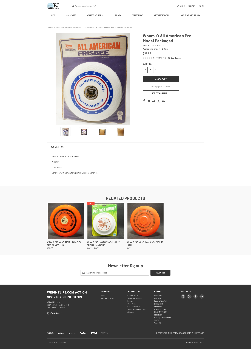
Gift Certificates (161, 15)
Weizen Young (198, 342)
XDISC (156, 320)
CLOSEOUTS (71, 15)
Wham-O (158, 296)
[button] (173, 58)
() (202, 6)
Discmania (158, 304)
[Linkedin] (163, 101)
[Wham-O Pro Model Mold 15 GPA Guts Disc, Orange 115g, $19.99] (66, 221)
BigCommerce (61, 342)
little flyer (158, 315)
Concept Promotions (162, 318)
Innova (118, 15)
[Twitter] (158, 101)
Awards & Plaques (95, 15)
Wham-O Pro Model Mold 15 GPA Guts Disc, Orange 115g (64, 243)
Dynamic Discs (160, 309)
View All (157, 323)
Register (191, 6)
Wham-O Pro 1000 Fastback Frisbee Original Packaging (103, 243)
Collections (137, 15)
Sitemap (131, 312)
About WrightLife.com (190, 15)
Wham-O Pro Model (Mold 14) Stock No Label (145, 243)
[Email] (149, 101)
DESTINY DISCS (160, 312)
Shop (53, 15)
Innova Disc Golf (160, 301)
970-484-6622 (56, 313)
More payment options (161, 86)
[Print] (153, 101)
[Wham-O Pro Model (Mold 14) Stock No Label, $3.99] (145, 221)
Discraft (157, 298)
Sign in (182, 6)
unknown (158, 307)
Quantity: (147, 64)
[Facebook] (144, 101)
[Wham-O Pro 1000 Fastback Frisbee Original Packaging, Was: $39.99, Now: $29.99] (105, 221)
